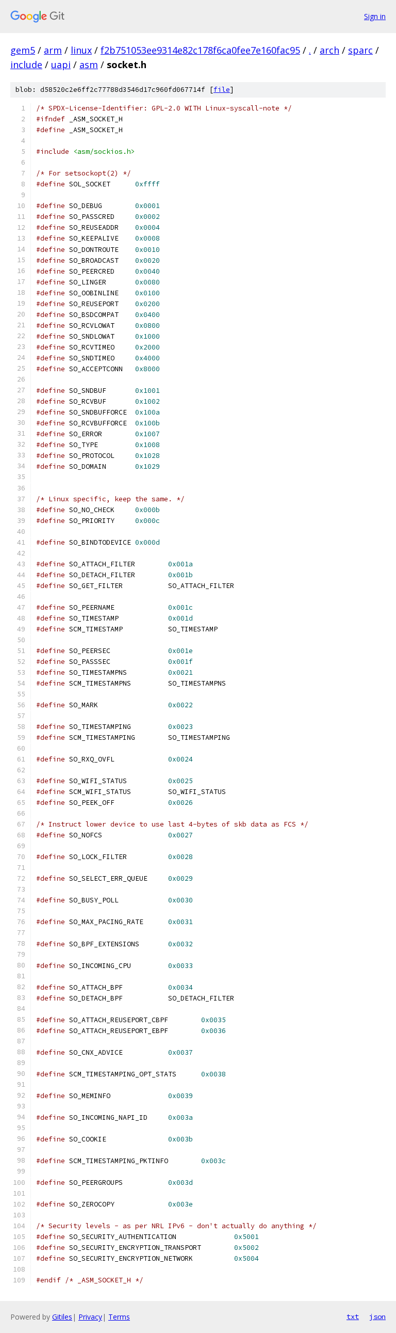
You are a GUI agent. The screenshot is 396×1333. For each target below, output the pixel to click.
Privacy (90, 1317)
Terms (119, 1317)
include (26, 64)
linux (81, 50)
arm (53, 50)
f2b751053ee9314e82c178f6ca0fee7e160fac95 (200, 50)
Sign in (375, 16)
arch (329, 50)
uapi (61, 64)
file (221, 89)
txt (352, 1316)
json (377, 1316)
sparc (360, 50)
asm (88, 64)
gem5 (22, 50)
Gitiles (62, 1317)
